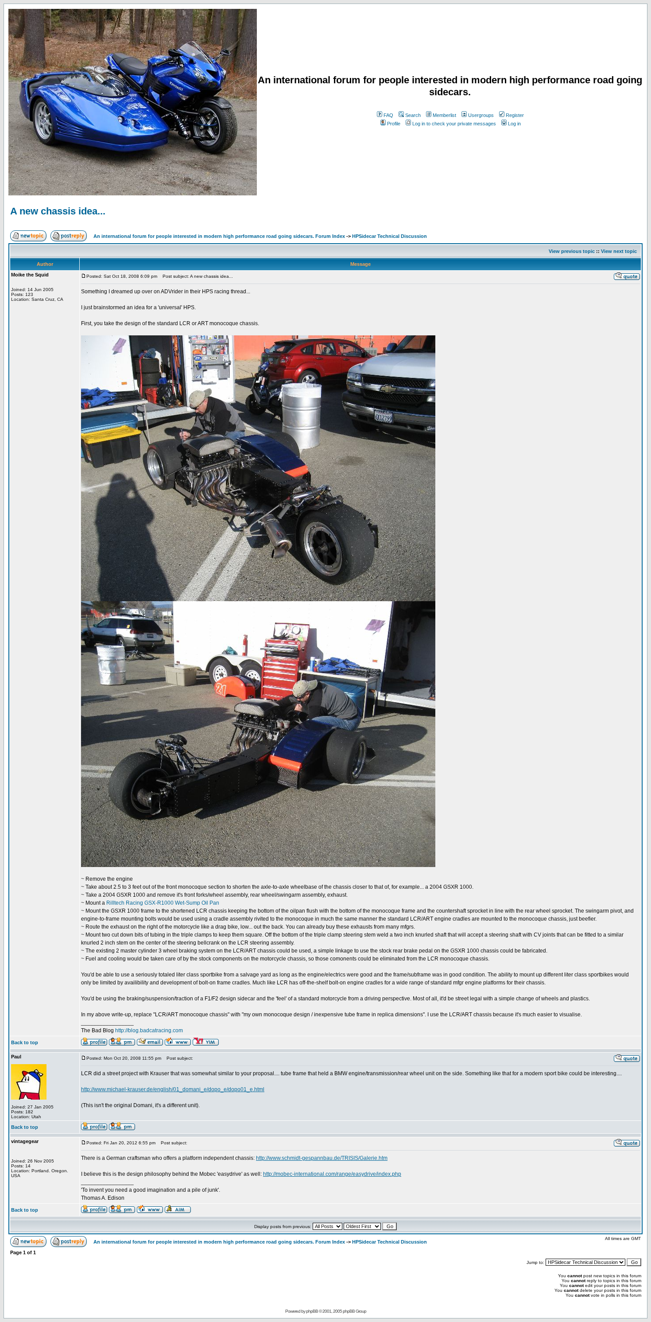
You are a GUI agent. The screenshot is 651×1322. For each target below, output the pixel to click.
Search (413, 115)
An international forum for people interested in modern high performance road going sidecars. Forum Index (219, 236)
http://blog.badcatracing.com (149, 1030)
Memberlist (444, 115)
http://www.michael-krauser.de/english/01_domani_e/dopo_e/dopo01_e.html (172, 1089)
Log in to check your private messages (454, 123)
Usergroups (481, 115)
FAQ (388, 115)
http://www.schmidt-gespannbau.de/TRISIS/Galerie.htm (322, 1158)
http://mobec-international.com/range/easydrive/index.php (332, 1174)
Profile (393, 123)
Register (515, 115)
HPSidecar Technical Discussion (389, 236)
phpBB (312, 1311)
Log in (514, 123)
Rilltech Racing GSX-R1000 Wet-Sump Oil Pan (162, 903)
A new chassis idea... (57, 211)
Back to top (24, 1042)
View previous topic (572, 251)
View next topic (619, 251)
